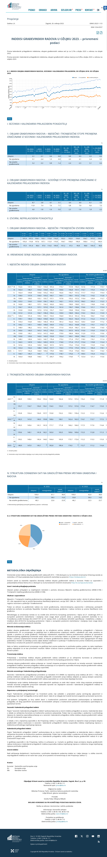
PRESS (78, 10)
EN (98, 10)
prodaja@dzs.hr (62, 821)
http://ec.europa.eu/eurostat (82, 583)
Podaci (31, 10)
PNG (9, 119)
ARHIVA (54, 10)
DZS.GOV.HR (66, 10)
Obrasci (43, 10)
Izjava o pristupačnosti (38, 844)
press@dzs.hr (61, 785)
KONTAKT (89, 10)
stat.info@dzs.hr (62, 814)
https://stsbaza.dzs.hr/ (77, 577)
